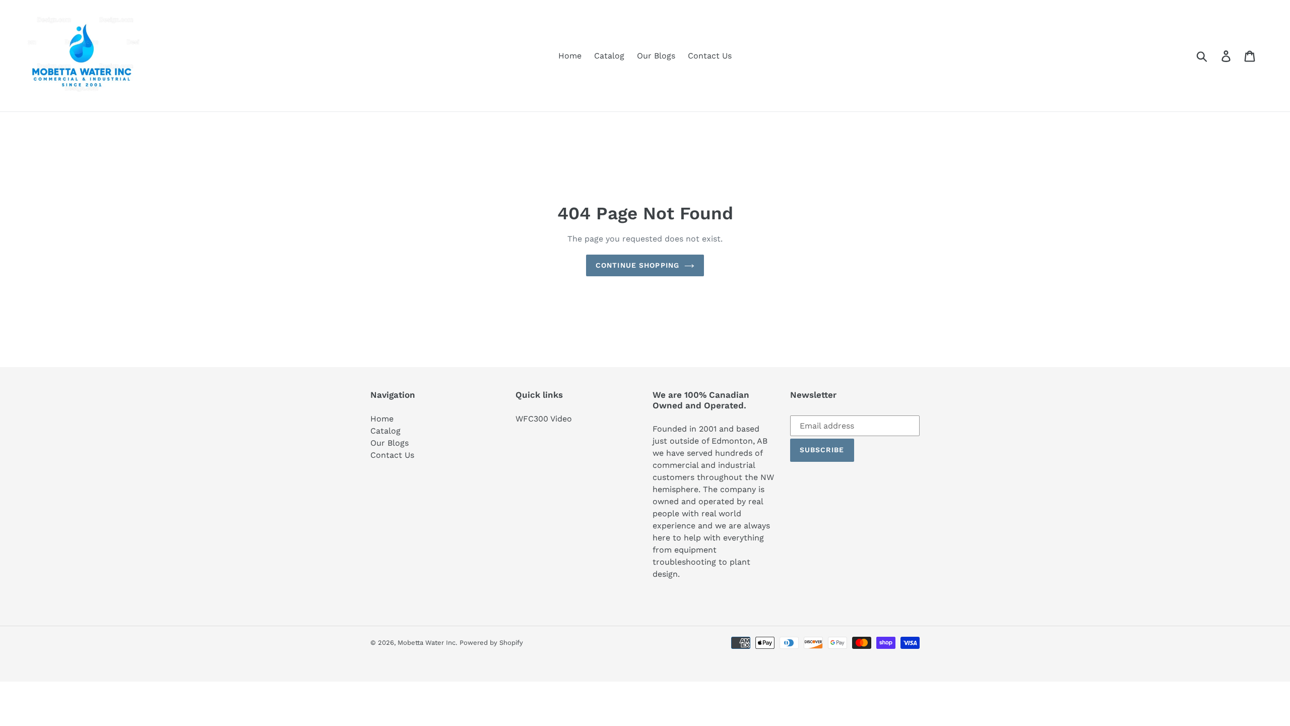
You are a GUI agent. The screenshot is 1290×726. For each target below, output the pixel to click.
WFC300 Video (543, 419)
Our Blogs (389, 443)
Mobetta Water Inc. (427, 642)
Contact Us (392, 455)
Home (382, 419)
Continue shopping (637, 265)
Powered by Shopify (491, 642)
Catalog (385, 431)
